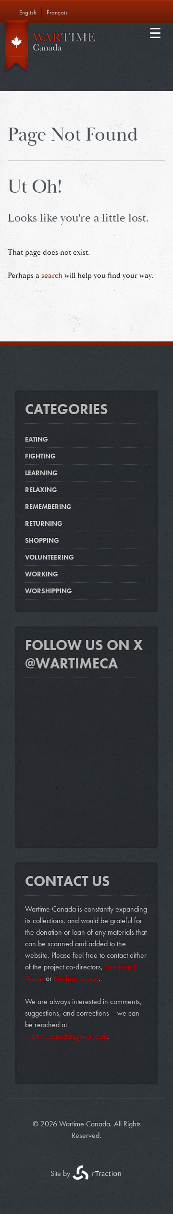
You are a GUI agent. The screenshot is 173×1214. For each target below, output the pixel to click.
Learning (41, 473)
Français (57, 12)
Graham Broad (76, 978)
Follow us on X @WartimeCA (84, 654)
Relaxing (41, 489)
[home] (86, 49)
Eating (36, 439)
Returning (43, 523)
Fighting (40, 456)
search (51, 276)
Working (41, 574)
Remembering (48, 506)
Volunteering (49, 557)
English (28, 12)
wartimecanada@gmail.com (66, 1036)
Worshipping (48, 591)
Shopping (42, 540)
